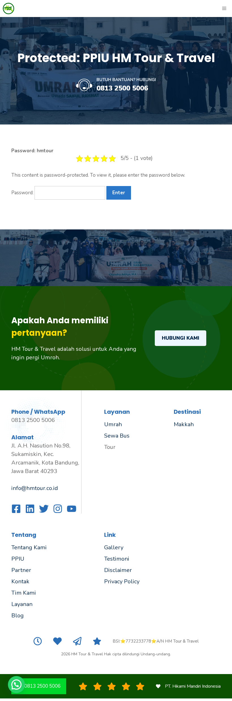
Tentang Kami (29, 547)
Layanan (22, 604)
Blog (17, 615)
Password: (23, 192)
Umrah (113, 424)
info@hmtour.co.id (34, 488)
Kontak (20, 581)
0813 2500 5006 (122, 88)
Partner (21, 570)
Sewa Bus (117, 436)
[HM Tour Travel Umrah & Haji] (8, 8)
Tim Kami (23, 593)
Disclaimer (118, 570)
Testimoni (116, 559)
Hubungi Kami (180, 338)
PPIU (17, 559)
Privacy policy (121, 581)
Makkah (184, 424)
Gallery (113, 547)
